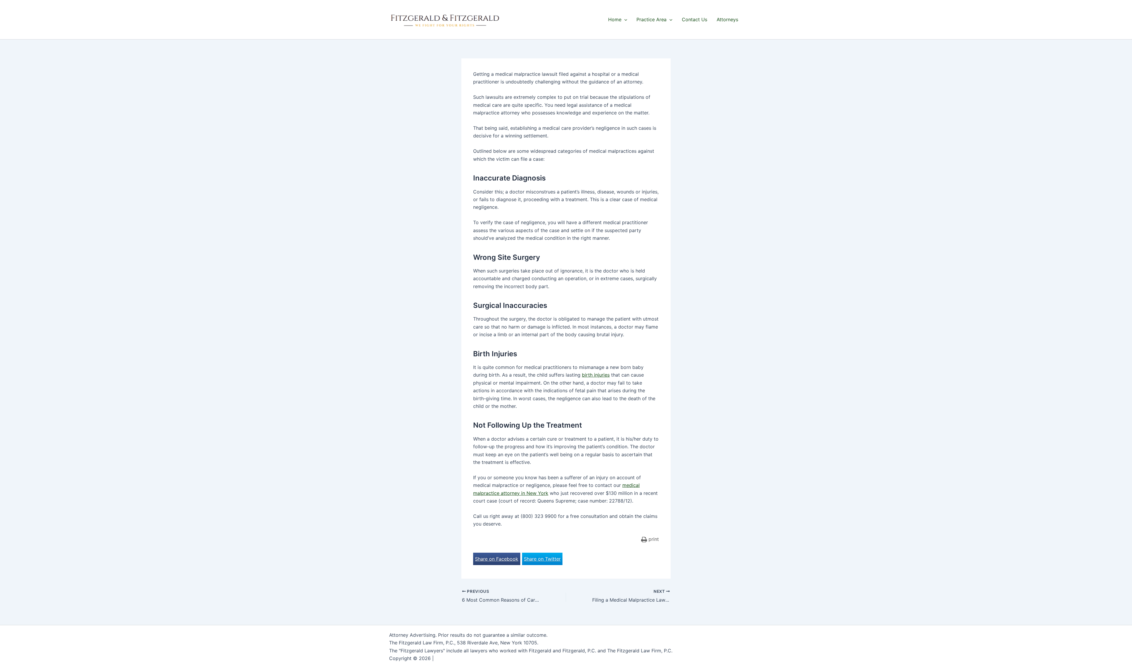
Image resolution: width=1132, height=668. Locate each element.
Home (614, 19)
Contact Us (694, 19)
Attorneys (727, 19)
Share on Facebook (496, 559)
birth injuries (596, 375)
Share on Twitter (542, 559)
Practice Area (651, 19)
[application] (624, 19)
